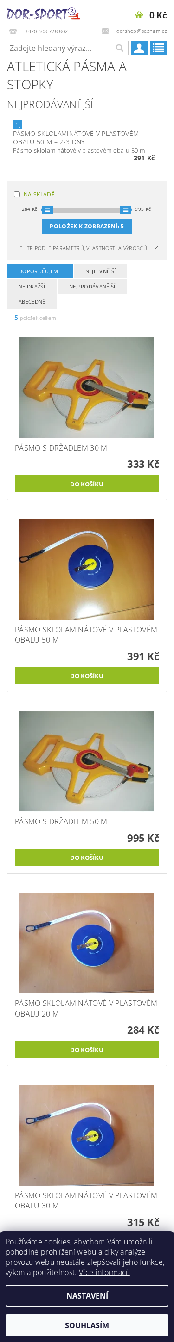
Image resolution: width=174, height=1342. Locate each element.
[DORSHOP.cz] (43, 12)
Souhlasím (87, 1325)
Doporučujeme (40, 271)
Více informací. (104, 1272)
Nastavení (87, 1296)
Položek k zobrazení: (87, 226)
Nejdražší (32, 286)
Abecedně (32, 301)
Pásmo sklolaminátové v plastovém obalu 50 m (76, 138)
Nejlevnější (100, 271)
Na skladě (39, 194)
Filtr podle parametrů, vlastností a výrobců (83, 248)
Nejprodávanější (92, 286)
